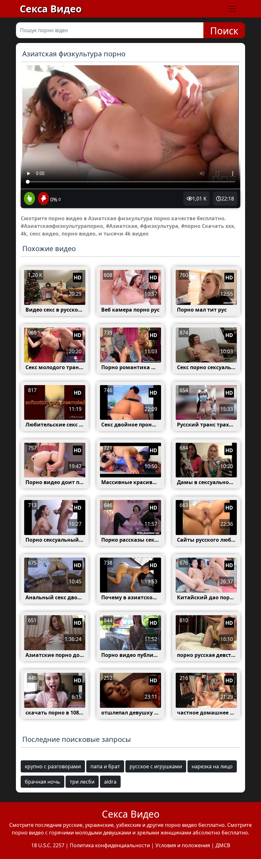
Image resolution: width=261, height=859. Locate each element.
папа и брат (105, 766)
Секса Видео (51, 8)
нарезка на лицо (212, 766)
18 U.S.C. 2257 (47, 845)
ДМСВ (222, 845)
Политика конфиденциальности (110, 845)
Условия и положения (182, 845)
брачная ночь (42, 781)
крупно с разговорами (53, 766)
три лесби (82, 781)
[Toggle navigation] (232, 9)
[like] (29, 198)
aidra (110, 781)
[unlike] (42, 198)
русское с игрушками (156, 766)
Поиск (224, 30)
